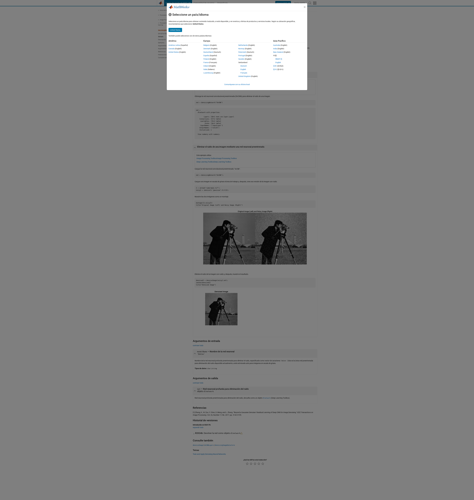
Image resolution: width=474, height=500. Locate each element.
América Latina (174, 45)
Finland (206, 59)
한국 (275, 69)
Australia (276, 45)
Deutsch (243, 66)
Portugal (241, 56)
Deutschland (208, 52)
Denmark (206, 49)
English (243, 69)
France (206, 62)
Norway (241, 49)
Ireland (206, 66)
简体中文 (278, 59)
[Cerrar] (304, 7)
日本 (275, 66)
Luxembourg (208, 73)
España (206, 56)
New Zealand (278, 52)
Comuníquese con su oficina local (237, 84)
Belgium (206, 45)
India (275, 49)
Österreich (242, 52)
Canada (171, 49)
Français (243, 73)
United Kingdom (244, 76)
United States (173, 52)
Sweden (241, 59)
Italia (205, 69)
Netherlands (243, 45)
